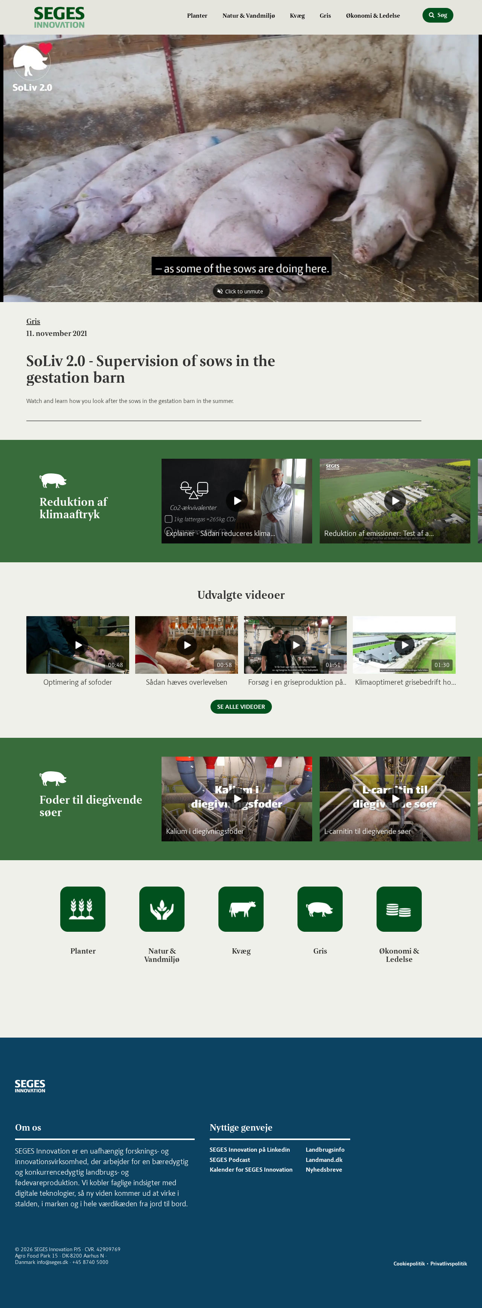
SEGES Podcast (230, 1159)
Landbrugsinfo (325, 1149)
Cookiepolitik (409, 1264)
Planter (197, 15)
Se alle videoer (241, 706)
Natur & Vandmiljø (249, 15)
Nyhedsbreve (324, 1169)
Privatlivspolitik (448, 1264)
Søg (441, 14)
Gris (325, 15)
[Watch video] (237, 501)
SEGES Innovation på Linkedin (250, 1149)
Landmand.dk (324, 1159)
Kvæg (297, 15)
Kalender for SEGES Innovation (251, 1169)
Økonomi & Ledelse (373, 15)
